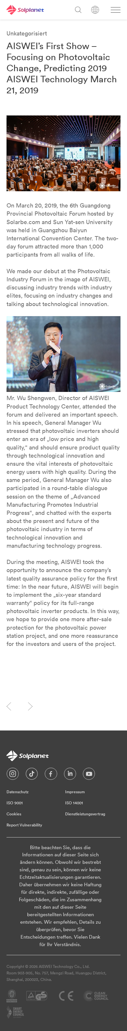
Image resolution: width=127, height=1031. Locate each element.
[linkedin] (70, 775)
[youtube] (88, 775)
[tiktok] (31, 775)
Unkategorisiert (27, 33)
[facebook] (51, 775)
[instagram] (12, 775)
